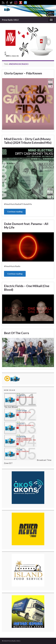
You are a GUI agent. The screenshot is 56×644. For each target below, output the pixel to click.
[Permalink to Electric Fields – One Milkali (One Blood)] (28, 309)
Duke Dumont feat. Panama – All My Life (26, 225)
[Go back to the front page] (28, 11)
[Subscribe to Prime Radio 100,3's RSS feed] (3, 2)
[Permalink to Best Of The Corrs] (28, 352)
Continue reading (14, 211)
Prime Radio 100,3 (10, 20)
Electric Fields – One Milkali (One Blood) (26, 287)
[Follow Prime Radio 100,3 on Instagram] (15, 2)
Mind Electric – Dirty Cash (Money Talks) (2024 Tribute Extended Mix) (27, 140)
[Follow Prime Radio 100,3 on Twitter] (11, 2)
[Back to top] (50, 638)
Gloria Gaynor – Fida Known (23, 73)
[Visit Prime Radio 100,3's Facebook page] (7, 2)
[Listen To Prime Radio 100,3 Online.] (20, 2)
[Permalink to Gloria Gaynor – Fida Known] (28, 103)
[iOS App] (25, 2)
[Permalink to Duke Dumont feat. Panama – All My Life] (28, 246)
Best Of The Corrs (16, 333)
